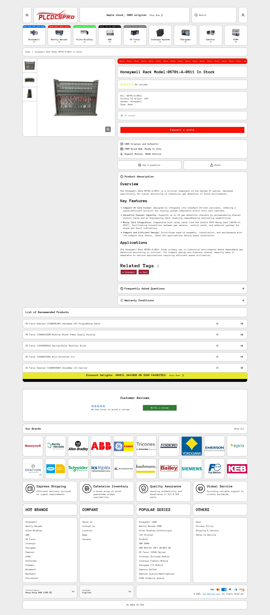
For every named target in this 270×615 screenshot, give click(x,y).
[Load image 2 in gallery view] (30, 80)
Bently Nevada (34, 526)
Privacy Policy (205, 526)
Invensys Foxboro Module (153, 561)
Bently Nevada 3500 (150, 526)
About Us (87, 522)
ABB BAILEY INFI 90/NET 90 (155, 548)
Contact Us (88, 526)
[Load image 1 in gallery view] (30, 65)
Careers (86, 539)
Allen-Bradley (34, 530)
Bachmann (31, 574)
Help (198, 522)
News (84, 535)
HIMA (28, 556)
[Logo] (55, 15)
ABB (27, 535)
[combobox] (214, 15)
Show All (239, 428)
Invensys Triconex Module (154, 556)
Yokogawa (31, 548)
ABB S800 (144, 543)
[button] (127, 84)
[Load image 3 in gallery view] (30, 94)
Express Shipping (51, 486)
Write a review (160, 408)
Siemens (30, 565)
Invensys (31, 543)
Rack (145, 272)
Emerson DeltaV (148, 569)
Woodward (31, 569)
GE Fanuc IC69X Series (152, 552)
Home (28, 52)
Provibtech (32, 578)
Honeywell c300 (148, 522)
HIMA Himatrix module (151, 578)
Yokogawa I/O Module (151, 565)
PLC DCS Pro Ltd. (212, 594)
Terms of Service (206, 535)
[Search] (194, 15)
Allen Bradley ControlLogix (155, 530)
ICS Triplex (146, 535)
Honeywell (130, 272)
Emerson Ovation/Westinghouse (157, 574)
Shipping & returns (207, 530)
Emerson (30, 552)
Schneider (31, 561)
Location (87, 530)
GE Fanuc (31, 539)
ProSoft (143, 539)
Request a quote (182, 129)
